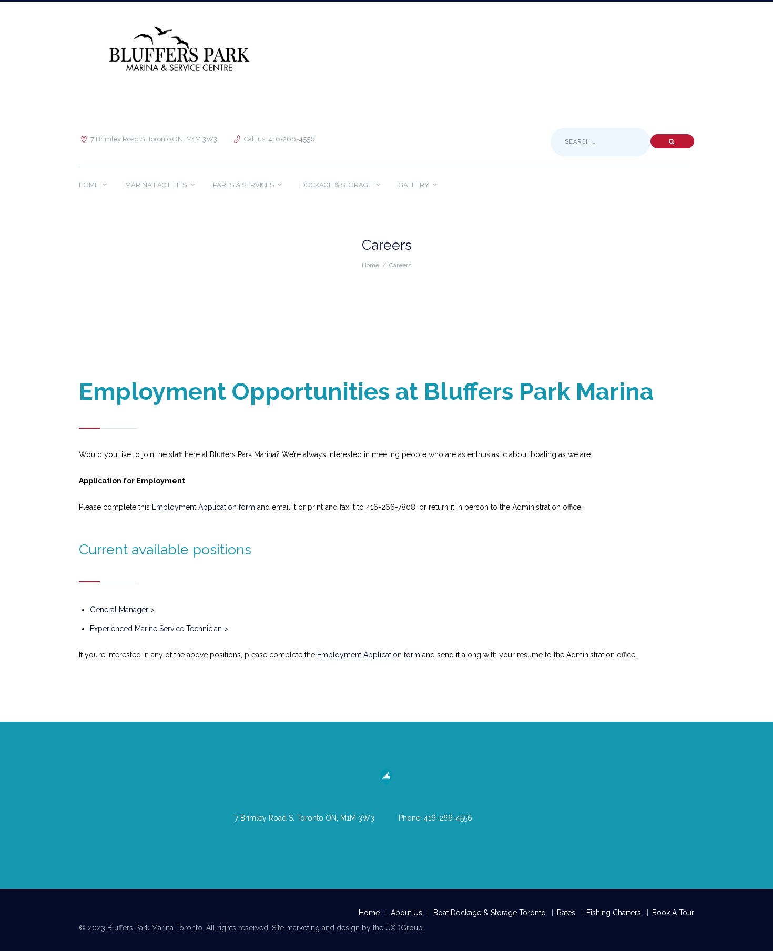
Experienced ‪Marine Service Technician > (159, 628)
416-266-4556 (448, 818)
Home (370, 265)
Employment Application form (203, 507)
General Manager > (122, 609)
